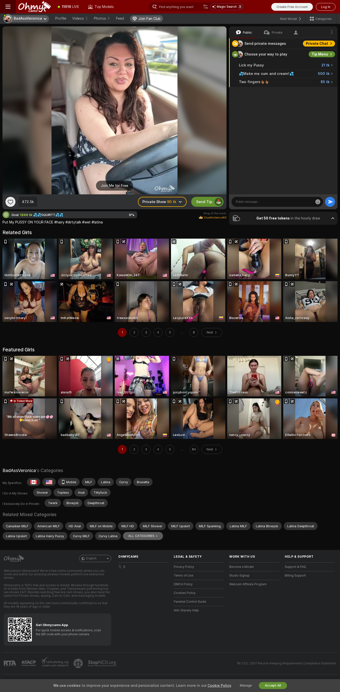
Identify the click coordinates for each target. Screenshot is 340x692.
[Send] (330, 202)
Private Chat (317, 44)
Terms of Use (183, 575)
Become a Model (241, 567)
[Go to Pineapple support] (78, 663)
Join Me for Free (114, 186)
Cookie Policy (219, 686)
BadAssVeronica (19, 470)
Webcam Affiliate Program (248, 584)
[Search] (205, 6)
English (91, 558)
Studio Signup (239, 575)
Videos (80, 18)
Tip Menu (320, 54)
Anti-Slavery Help (186, 610)
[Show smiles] (318, 202)
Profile (60, 18)
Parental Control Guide (190, 601)
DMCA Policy (183, 584)
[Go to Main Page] (34, 6)
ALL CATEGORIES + (143, 536)
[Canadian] (33, 482)
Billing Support (295, 575)
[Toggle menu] (8, 6)
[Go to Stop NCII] (102, 663)
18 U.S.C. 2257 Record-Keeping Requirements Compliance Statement (286, 663)
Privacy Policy (184, 567)
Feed (120, 18)
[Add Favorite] (10, 202)
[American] (49, 482)
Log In (325, 7)
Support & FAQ (295, 567)
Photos (102, 18)
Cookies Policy (185, 593)
